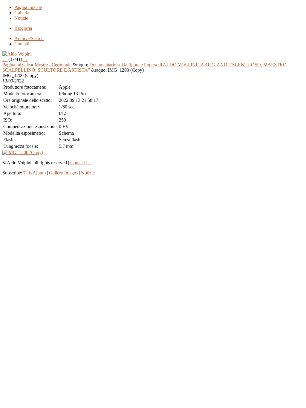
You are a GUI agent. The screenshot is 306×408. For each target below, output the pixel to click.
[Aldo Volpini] (17, 53)
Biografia (23, 28)
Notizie (21, 18)
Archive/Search (29, 38)
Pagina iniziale (28, 7)
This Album (34, 172)
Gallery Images (63, 172)
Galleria (21, 12)
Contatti (21, 43)
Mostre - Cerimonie (53, 64)
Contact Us (80, 162)
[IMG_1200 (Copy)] (22, 152)
